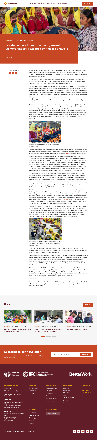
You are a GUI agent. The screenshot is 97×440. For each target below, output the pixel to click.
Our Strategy (32, 413)
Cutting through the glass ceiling (76, 330)
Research (65, 400)
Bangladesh (7, 326)
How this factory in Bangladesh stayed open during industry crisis (17, 331)
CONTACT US (87, 3)
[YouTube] (82, 431)
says (67, 153)
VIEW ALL (87, 305)
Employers (49, 391)
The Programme (33, 388)
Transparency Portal (68, 398)
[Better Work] (81, 374)
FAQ (83, 388)
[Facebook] (74, 431)
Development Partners (52, 396)
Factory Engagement (34, 415)
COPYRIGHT (31, 432)
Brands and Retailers (52, 398)
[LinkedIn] (91, 431)
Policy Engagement (34, 418)
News (64, 395)
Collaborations (50, 401)
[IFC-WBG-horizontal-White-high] (38, 374)
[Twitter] (78, 431)
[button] (43, 336)
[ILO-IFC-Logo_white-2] (11, 374)
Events (65, 403)
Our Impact (66, 388)
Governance (32, 391)
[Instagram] (87, 431)
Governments (49, 393)
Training (31, 420)
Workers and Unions (51, 388)
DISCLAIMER (20, 432)
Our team (31, 393)
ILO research (65, 199)
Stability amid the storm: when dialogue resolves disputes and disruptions (48, 331)
